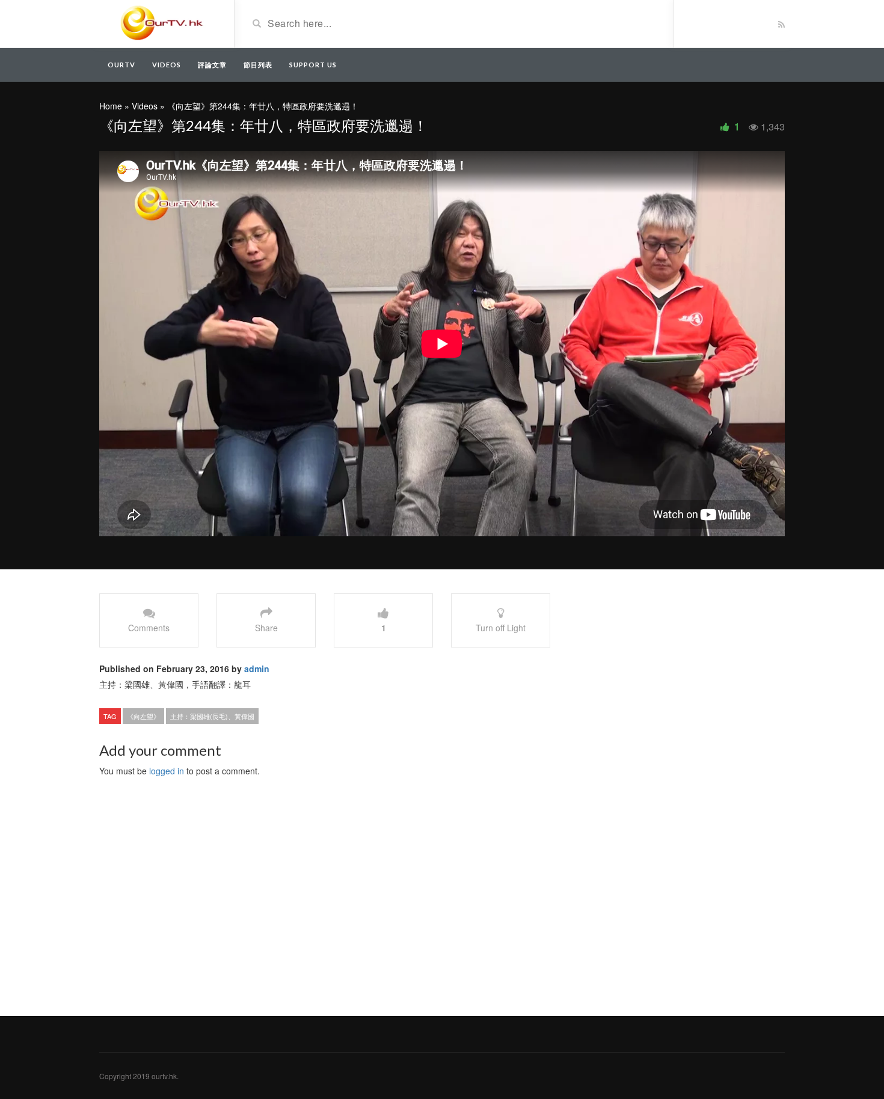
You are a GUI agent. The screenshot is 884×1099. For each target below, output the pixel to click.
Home (110, 106)
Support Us (313, 65)
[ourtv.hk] (162, 23)
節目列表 (258, 65)
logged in (166, 771)
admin (256, 669)
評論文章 (212, 65)
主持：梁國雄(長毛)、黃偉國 (212, 716)
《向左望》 (143, 716)
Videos (166, 65)
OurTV (121, 65)
